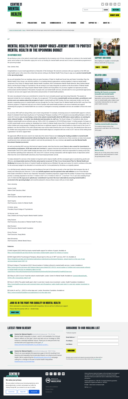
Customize (11, 391)
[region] (22, 386)
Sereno (90, 387)
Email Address (70, 337)
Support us (93, 23)
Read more (111, 63)
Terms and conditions (52, 386)
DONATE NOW (114, 15)
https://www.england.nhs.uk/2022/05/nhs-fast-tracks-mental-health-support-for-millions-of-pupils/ (38, 253)
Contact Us (49, 392)
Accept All (34, 391)
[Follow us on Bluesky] (102, 4)
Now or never (99, 150)
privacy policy (97, 359)
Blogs (43, 23)
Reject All (22, 391)
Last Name (69, 344)
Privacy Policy (49, 389)
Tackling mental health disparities (106, 124)
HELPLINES (116, 10)
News (82, 23)
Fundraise (105, 67)
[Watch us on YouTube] (119, 4)
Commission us (55, 23)
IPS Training (71, 23)
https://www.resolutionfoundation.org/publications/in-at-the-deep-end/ (29, 292)
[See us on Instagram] (110, 4)
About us (106, 23)
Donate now (15, 312)
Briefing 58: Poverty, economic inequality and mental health (105, 93)
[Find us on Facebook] (106, 4)
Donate (98, 67)
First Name (69, 340)
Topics (18, 23)
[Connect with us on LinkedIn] (115, 4)
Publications (32, 23)
